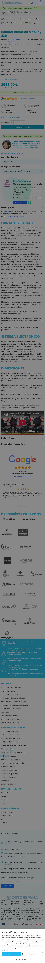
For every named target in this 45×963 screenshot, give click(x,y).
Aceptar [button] (11, 954)
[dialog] (22, 946)
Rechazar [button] (33, 954)
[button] (22, 959)
